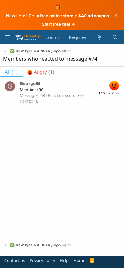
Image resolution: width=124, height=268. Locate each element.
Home (79, 260)
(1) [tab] (11, 72)
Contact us (14, 260)
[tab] (41, 72)
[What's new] (99, 37)
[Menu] (7, 37)
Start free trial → (58, 24)
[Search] (115, 37)
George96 (30, 83)
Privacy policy (42, 260)
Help (64, 260)
